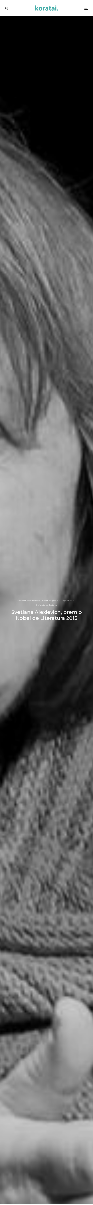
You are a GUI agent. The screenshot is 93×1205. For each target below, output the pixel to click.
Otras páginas (50, 600)
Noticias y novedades (28, 600)
